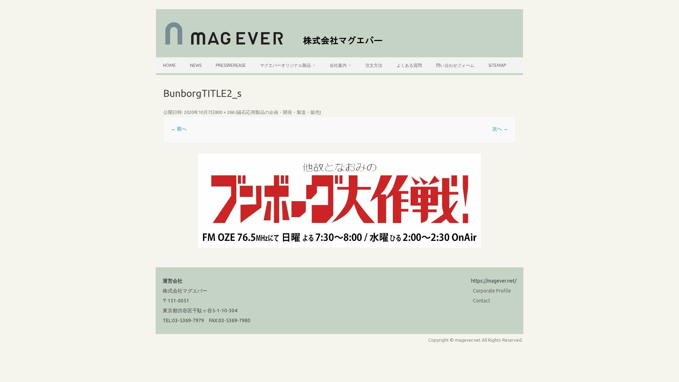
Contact (481, 300)
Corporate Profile (492, 291)
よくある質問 (409, 65)
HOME (169, 65)
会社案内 (338, 65)
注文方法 (373, 65)
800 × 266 (224, 112)
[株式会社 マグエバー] (278, 45)
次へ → (500, 129)
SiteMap (497, 65)
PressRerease (231, 65)
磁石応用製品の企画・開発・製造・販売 (278, 112)
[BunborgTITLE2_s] (339, 201)
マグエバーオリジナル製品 (285, 65)
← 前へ (179, 129)
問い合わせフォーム (455, 65)
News (196, 65)
